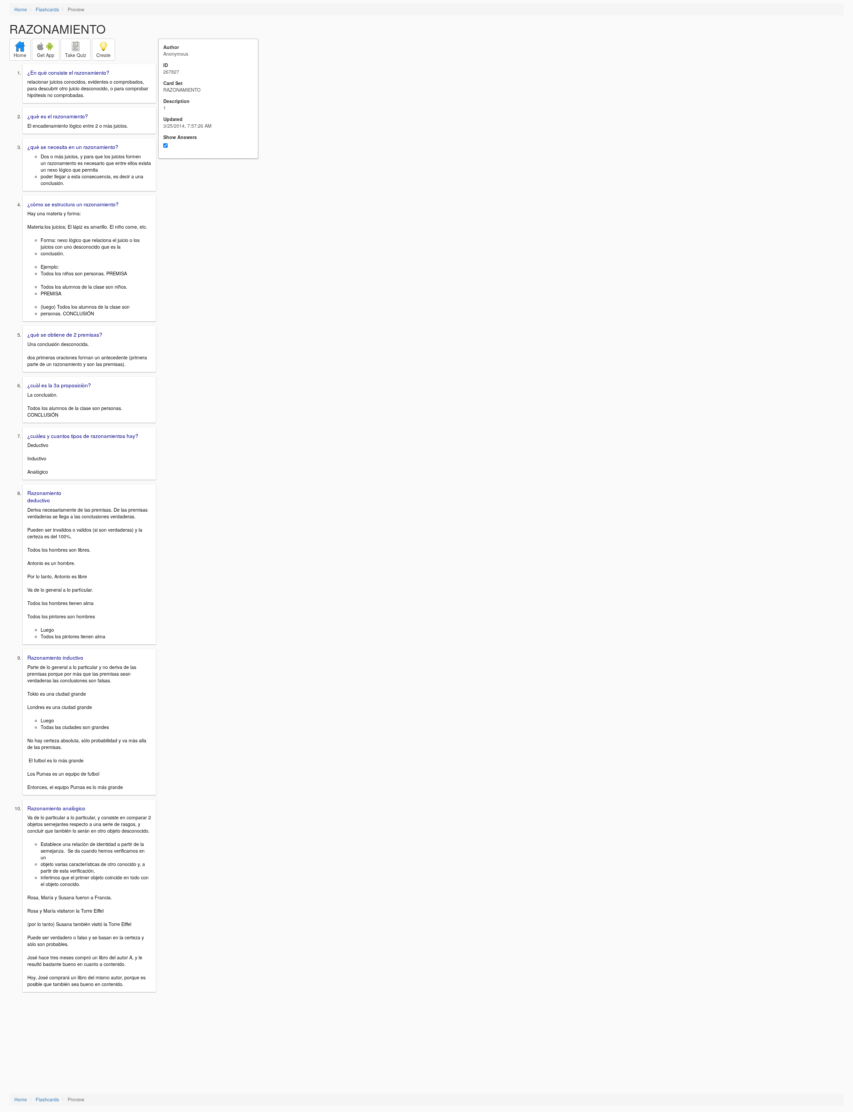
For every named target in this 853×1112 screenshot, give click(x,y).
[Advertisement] (212, 224)
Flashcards (47, 9)
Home (20, 9)
